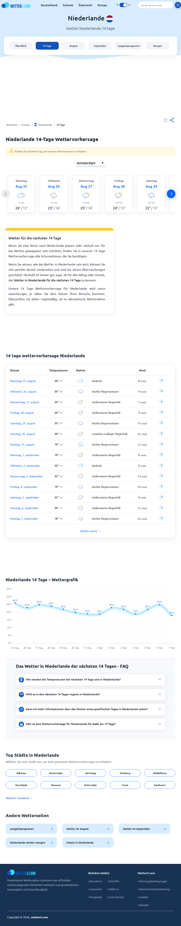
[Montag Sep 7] (161, 519)
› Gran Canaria (115, 897)
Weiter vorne (88, 531)
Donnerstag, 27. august (24, 402)
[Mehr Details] (161, 380)
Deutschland (49, 5)
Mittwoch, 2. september (25, 465)
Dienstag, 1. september (24, 455)
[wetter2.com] (16, 5)
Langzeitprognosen (129, 45)
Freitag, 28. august (22, 412)
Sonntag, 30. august (22, 433)
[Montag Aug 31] (161, 445)
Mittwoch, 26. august (23, 391)
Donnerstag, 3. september (26, 476)
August (73, 45)
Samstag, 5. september (24, 497)
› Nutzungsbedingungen (152, 881)
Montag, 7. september (24, 518)
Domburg (125, 773)
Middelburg (159, 773)
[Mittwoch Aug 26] (161, 392)
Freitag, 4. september (23, 486)
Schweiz (68, 5)
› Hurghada (95, 897)
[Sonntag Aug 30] (161, 435)
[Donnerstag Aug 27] (161, 403)
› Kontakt (143, 905)
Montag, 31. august (22, 444)
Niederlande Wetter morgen (27, 842)
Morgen (157, 45)
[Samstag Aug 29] (161, 424)
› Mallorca (113, 889)
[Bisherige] (5, 194)
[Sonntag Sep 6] (161, 509)
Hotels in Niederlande (80, 842)
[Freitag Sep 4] (161, 487)
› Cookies (143, 897)
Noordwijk (21, 785)
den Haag (90, 773)
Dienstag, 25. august (23, 381)
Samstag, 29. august (22, 423)
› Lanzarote (95, 889)
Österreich (85, 5)
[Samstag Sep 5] (161, 498)
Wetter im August (77, 829)
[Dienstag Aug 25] (161, 382)
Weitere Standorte (18, 798)
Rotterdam (90, 785)
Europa (102, 5)
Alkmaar (21, 773)
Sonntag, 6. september (24, 508)
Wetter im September (136, 829)
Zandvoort (160, 785)
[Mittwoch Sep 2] (161, 466)
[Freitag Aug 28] (161, 413)
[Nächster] (171, 194)
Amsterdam (56, 773)
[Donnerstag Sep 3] (161, 477)
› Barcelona (95, 881)
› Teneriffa (113, 881)
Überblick (20, 45)
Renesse (56, 785)
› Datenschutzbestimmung (154, 889)
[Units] (123, 5)
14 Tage (47, 45)
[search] (178, 5)
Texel (125, 785)
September (100, 45)
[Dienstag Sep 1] (161, 456)
